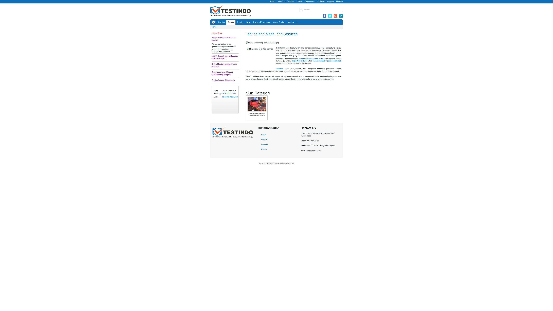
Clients (299, 2)
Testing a (302, 58)
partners (264, 144)
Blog (248, 22)
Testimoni (321, 2)
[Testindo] (230, 11)
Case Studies (279, 22)
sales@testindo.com (230, 97)
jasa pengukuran (334, 61)
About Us (281, 2)
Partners (290, 2)
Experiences (310, 2)
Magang (330, 2)
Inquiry (240, 22)
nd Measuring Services (316, 58)
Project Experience (261, 22)
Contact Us (293, 22)
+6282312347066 (229, 94)
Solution (221, 22)
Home (272, 2)
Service (231, 22)
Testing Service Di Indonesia (223, 80)
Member (339, 2)
